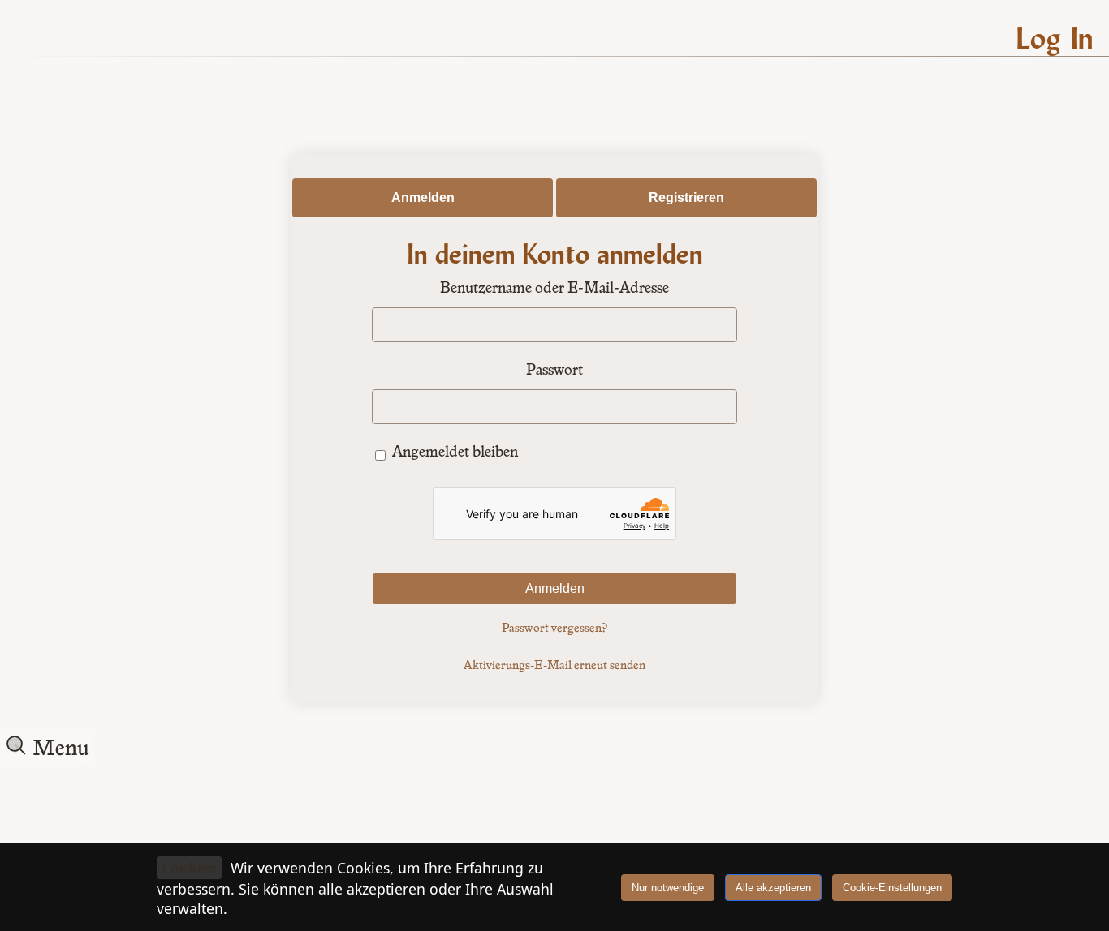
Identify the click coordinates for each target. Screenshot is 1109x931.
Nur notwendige (668, 888)
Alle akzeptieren (773, 888)
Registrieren (686, 197)
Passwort (554, 370)
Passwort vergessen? (554, 628)
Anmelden (423, 197)
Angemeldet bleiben (455, 452)
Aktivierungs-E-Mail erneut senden (554, 665)
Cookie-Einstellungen (892, 888)
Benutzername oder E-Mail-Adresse (554, 288)
